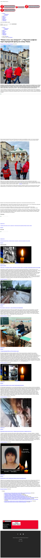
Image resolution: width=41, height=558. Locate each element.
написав (20, 183)
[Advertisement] (20, 131)
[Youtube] (20, 534)
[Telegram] (23, 534)
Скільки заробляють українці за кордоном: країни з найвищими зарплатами (17, 498)
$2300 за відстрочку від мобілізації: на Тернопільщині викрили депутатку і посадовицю (19, 497)
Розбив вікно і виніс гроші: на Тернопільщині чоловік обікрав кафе (15, 496)
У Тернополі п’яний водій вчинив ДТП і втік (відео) (13, 494)
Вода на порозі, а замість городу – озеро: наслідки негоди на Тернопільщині (11, 307)
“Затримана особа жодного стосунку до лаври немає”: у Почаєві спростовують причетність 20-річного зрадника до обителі (16, 225)
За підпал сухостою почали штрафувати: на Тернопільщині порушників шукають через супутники (21, 499)
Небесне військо (3, 265)
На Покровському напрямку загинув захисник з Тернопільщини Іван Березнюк (12, 385)
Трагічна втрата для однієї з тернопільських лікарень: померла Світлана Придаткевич (13, 478)
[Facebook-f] (18, 534)
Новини (1, 227)
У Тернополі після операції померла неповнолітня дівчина (14, 495)
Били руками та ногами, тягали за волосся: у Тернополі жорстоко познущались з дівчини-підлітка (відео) (15, 431)
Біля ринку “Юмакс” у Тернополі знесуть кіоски (12, 493)
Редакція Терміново (3, 279)
